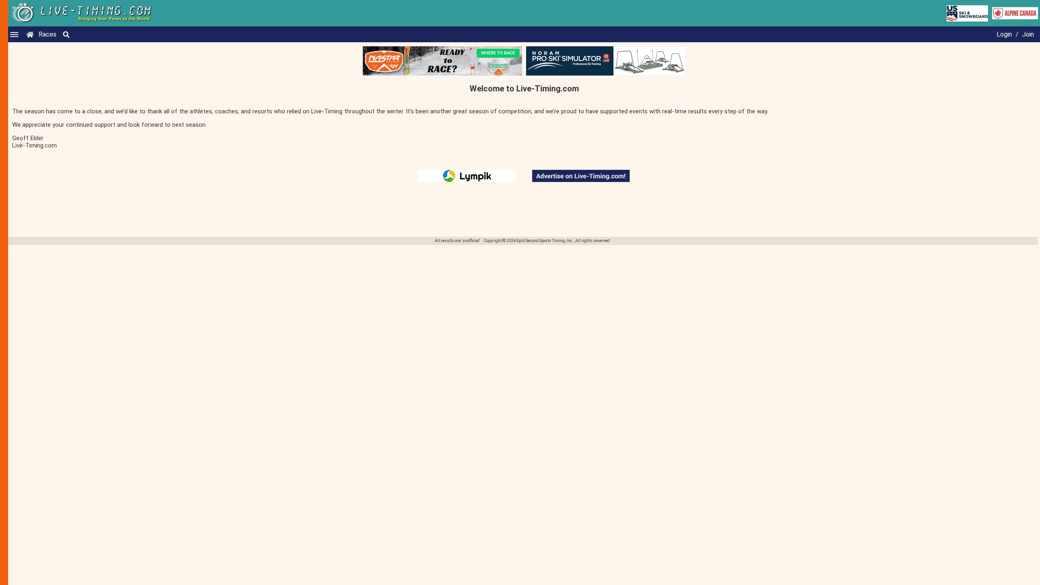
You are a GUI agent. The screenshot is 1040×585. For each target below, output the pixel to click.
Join (1028, 34)
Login (1004, 34)
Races (47, 34)
